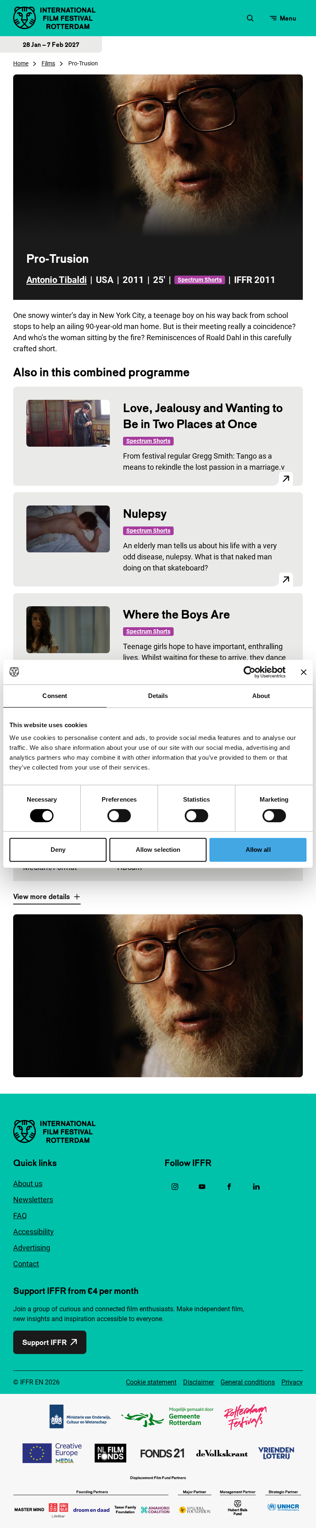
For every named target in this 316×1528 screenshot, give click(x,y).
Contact (26, 1263)
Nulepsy (145, 513)
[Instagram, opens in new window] (175, 1186)
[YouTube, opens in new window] (202, 1186)
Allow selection (158, 849)
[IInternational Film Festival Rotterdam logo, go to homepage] (54, 18)
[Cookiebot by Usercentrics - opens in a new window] (250, 672)
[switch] (119, 815)
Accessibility (33, 1231)
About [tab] (261, 695)
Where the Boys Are (176, 614)
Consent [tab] (54, 695)
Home (20, 63)
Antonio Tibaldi (56, 280)
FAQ (20, 1215)
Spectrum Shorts (200, 279)
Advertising (31, 1247)
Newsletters (33, 1199)
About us (27, 1183)
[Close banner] (304, 672)
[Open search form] (250, 18)
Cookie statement (151, 1382)
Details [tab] (158, 695)
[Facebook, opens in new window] (229, 1186)
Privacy (292, 1382)
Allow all (258, 849)
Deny (58, 849)
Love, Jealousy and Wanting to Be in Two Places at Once (203, 416)
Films (48, 63)
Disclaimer (198, 1382)
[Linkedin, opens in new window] (256, 1186)
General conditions (248, 1382)
